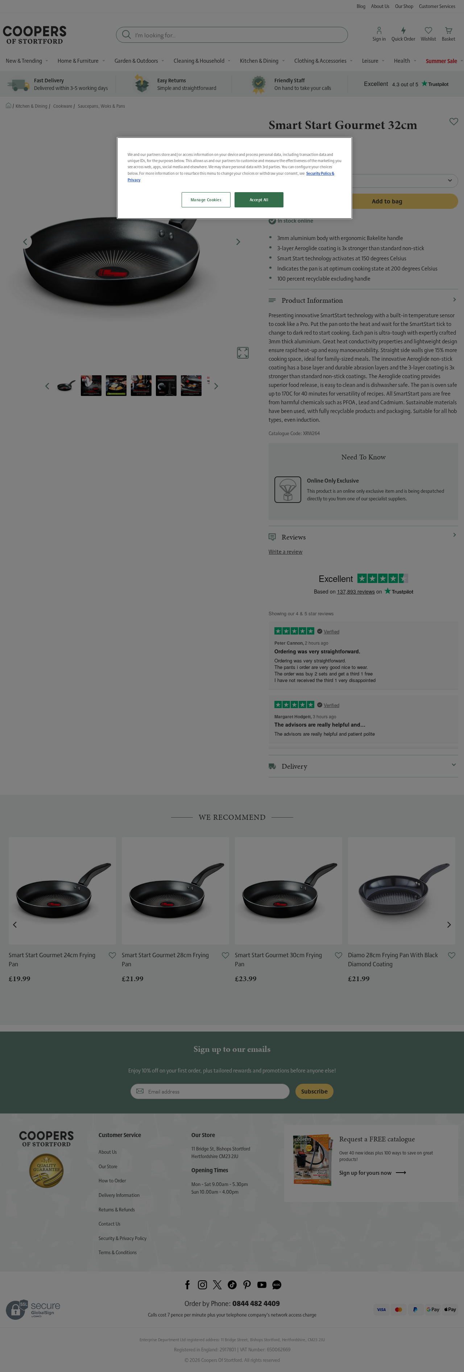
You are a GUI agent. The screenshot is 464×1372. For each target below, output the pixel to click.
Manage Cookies (206, 200)
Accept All (259, 200)
